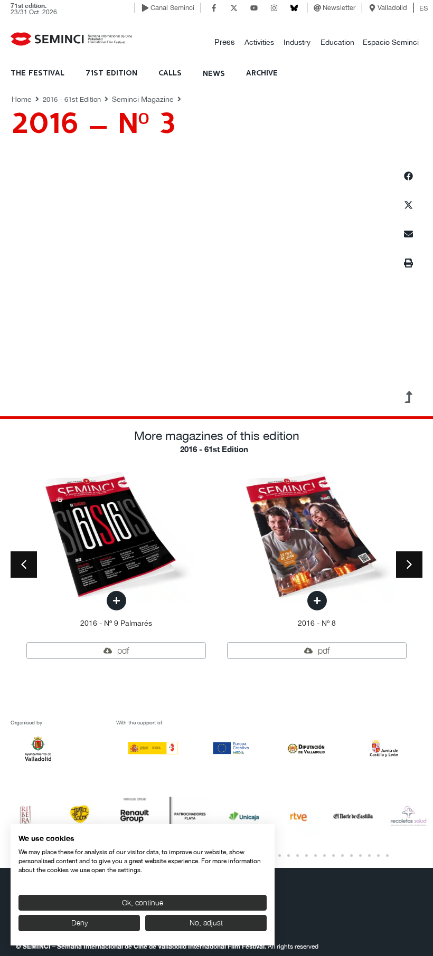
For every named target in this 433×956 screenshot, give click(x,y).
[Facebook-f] (213, 8)
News (214, 74)
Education (337, 42)
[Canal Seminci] (145, 8)
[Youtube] (254, 8)
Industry (297, 42)
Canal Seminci (172, 8)
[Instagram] (274, 8)
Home (22, 99)
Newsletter (339, 8)
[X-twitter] (234, 8)
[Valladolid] (372, 8)
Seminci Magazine (143, 99)
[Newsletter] (317, 8)
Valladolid (392, 8)
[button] (225, 42)
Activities (259, 42)
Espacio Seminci (391, 42)
